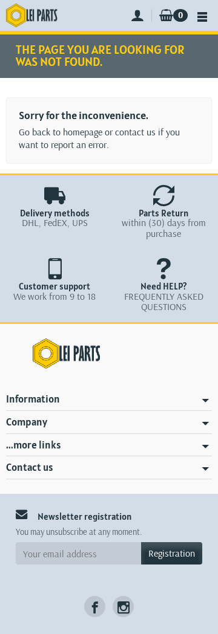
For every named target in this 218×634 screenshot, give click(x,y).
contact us (135, 132)
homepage (82, 132)
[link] (94, 606)
